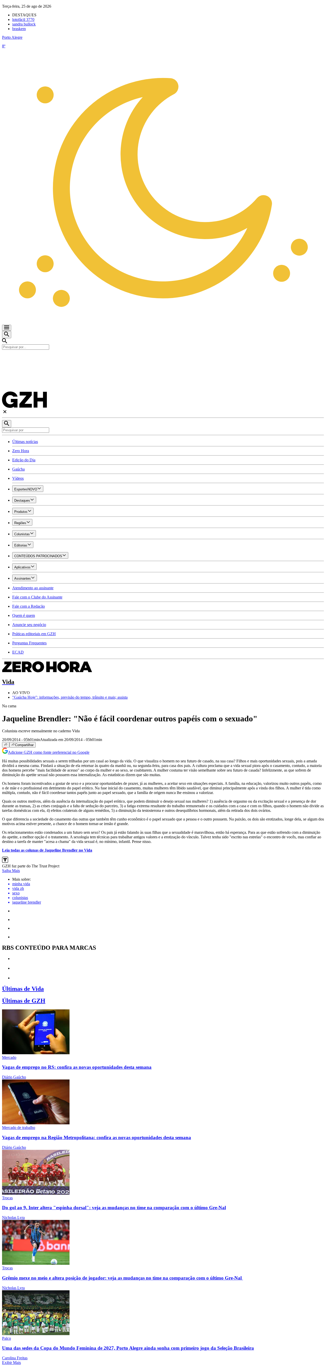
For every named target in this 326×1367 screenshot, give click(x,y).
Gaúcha (18, 469)
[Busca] (6, 334)
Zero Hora (20, 451)
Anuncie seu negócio (29, 624)
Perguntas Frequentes (29, 643)
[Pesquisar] (6, 423)
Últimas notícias (25, 441)
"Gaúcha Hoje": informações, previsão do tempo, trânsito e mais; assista (70, 697)
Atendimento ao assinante (32, 588)
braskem (19, 29)
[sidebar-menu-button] (6, 328)
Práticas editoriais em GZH (34, 634)
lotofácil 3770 (23, 19)
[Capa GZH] (163, 358)
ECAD (18, 652)
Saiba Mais (11, 870)
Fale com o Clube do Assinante (37, 597)
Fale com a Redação (28, 606)
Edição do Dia (23, 460)
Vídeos (18, 478)
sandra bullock (24, 24)
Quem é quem (23, 615)
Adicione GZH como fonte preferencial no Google (48, 752)
